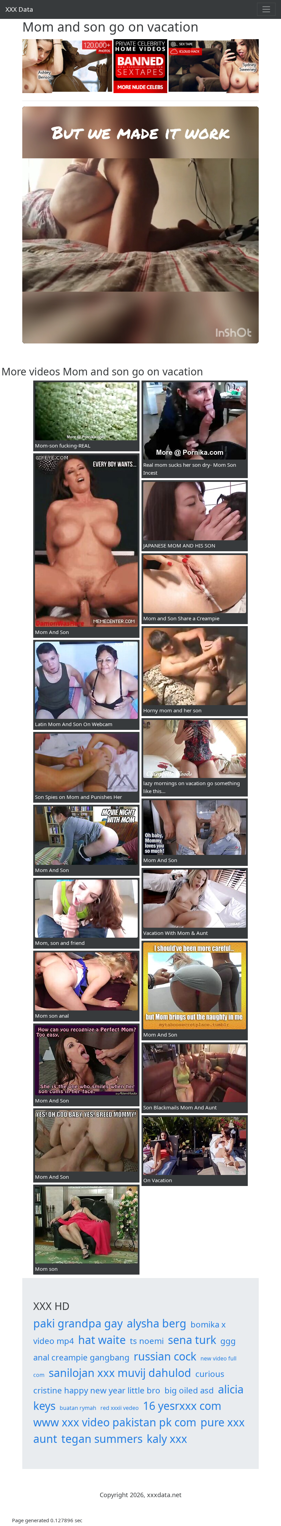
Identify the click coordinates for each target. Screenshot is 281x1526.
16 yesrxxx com (182, 1405)
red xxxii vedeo (119, 1408)
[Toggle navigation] (266, 9)
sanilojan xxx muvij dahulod (120, 1372)
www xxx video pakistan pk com (114, 1422)
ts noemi (147, 1340)
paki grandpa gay (78, 1323)
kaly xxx (167, 1438)
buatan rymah (78, 1408)
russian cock (165, 1356)
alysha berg (156, 1323)
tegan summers (102, 1438)
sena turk (192, 1339)
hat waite (102, 1339)
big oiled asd (189, 1390)
